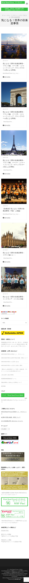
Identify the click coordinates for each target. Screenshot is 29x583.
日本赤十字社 (5, 530)
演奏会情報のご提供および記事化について (11, 382)
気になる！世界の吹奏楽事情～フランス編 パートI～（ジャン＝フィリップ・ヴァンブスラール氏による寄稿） (14, 163)
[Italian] (10, 311)
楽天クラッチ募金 (6, 534)
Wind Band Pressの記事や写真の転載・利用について (14, 358)
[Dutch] (3, 311)
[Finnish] (6, 311)
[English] (4, 311)
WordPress (18, 579)
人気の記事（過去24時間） (7, 374)
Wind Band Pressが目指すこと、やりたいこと (12, 354)
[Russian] (14, 311)
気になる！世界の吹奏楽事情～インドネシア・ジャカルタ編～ (13, 298)
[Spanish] (15, 311)
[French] (7, 311)
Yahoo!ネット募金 (6, 539)
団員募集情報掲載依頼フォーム (8, 378)
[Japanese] (11, 311)
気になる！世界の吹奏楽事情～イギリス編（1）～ (13, 254)
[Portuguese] (13, 311)
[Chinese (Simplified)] (2, 311)
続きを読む (7, 77)
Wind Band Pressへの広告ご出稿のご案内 (11, 365)
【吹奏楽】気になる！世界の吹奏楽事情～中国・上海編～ (13, 210)
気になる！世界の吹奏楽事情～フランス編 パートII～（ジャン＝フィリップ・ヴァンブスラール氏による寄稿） (13, 115)
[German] (9, 311)
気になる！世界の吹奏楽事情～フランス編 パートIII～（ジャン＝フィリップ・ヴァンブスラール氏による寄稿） (13, 66)
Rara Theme (23, 577)
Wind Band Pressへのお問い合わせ (10, 361)
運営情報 (3, 386)
